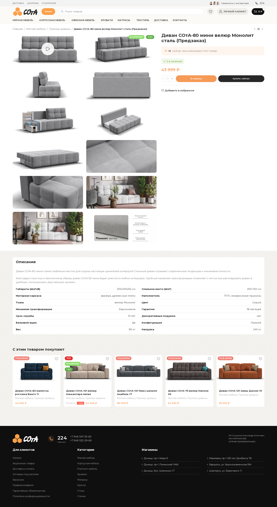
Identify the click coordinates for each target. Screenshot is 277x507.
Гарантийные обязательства (29, 490)
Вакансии (18, 479)
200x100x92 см (126, 289)
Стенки (81, 496)
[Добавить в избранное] (56, 358)
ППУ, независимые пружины (242, 295)
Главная (18, 28)
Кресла (81, 485)
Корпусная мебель (88, 463)
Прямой (256, 322)
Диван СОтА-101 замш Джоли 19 (240, 390)
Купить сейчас (241, 78)
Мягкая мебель (36, 28)
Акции (48, 11)
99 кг (132, 329)
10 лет (131, 315)
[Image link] (25, 438)
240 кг (257, 329)
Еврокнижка (127, 309)
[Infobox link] (229, 3)
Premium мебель (87, 468)
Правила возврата (23, 485)
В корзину (196, 78)
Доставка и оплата (23, 468)
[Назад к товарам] (258, 29)
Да (133, 322)
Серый (256, 302)
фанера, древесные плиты (118, 295)
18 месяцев (254, 309)
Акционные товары (24, 463)
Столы (80, 490)
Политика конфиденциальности (31, 496)
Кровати (82, 474)
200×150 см (254, 289)
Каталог (17, 458)
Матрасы (82, 479)
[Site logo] (25, 11)
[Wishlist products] (210, 11)
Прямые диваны (59, 28)
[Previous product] (255, 29)
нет (259, 315)
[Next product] (262, 29)
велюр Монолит (125, 302)
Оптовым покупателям (26, 474)
